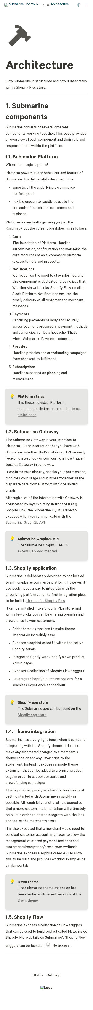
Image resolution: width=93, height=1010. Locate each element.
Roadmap (13, 229)
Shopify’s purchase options (51, 680)
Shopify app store (32, 715)
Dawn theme (28, 901)
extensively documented (37, 552)
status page (27, 415)
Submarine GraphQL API (25, 523)
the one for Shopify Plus (45, 601)
